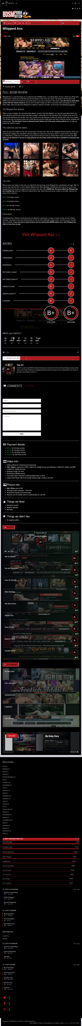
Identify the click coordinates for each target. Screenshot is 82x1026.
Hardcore (5, 790)
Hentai (4, 793)
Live (4, 806)
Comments (32, 81)
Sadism (5, 817)
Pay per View (6, 809)
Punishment (6, 814)
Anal (4, 766)
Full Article (16, 81)
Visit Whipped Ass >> (41, 234)
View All (75, 889)
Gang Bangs (6, 785)
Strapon (5, 828)
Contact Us (6, 936)
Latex (4, 801)
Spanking (5, 825)
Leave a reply (27, 386)
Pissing (5, 812)
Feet (4, 780)
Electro (5, 774)
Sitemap (5, 938)
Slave (4, 823)
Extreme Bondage (8, 777)
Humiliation (6, 796)
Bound (4, 771)
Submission (6, 831)
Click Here (67, 1023)
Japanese (5, 798)
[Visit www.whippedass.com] (41, 56)
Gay (4, 788)
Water (4, 833)
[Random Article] (23, 23)
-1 (8, 997)
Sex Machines (7, 820)
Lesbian (5, 32)
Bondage (5, 769)
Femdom (5, 782)
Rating (24, 81)
